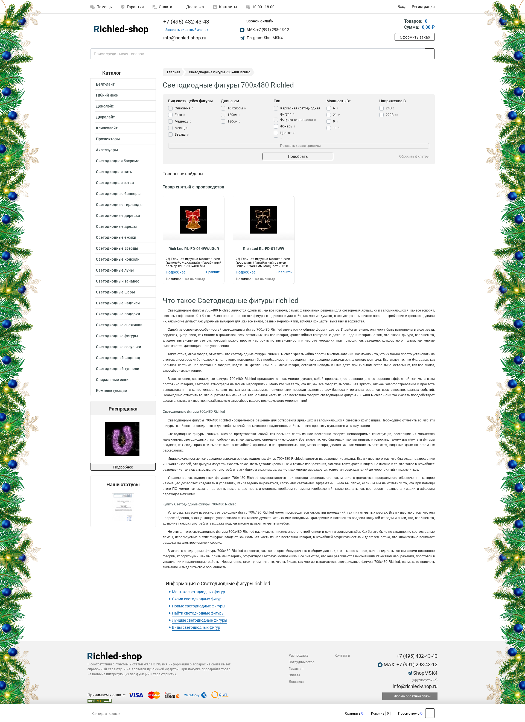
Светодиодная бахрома (117, 161)
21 (336, 115)
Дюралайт (105, 117)
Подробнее (123, 467)
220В (392, 115)
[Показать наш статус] (123, 507)
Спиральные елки (112, 379)
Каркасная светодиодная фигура (300, 111)
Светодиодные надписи (118, 303)
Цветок (287, 133)
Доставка (194, 7)
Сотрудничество (301, 662)
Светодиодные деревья (118, 215)
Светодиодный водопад (118, 358)
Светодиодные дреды (116, 226)
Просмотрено (408, 713)
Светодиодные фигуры (117, 336)
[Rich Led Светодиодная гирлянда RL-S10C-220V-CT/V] (122, 439)
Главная (173, 72)
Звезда (182, 134)
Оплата (165, 7)
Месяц (181, 128)
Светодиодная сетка (115, 182)
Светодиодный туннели (117, 368)
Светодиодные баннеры (118, 193)
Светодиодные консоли (117, 259)
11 (336, 128)
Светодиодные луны (115, 270)
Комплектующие (111, 390)
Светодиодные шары (115, 292)
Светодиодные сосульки (118, 347)
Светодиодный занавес (117, 281)
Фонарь (287, 126)
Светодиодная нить (114, 172)
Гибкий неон (107, 95)
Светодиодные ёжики (116, 237)
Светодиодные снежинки (119, 325)
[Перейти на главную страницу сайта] (121, 29)
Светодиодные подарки (118, 314)
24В (390, 108)
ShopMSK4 (425, 673)
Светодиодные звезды (117, 248)
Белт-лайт (105, 84)
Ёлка (180, 115)
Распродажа (298, 655)
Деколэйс (105, 106)
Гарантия (135, 7)
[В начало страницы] (430, 713)
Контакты (228, 7)
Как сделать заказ (106, 714)
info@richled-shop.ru (415, 686)
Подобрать (298, 156)
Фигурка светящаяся (298, 120)
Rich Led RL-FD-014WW (263, 248)
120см (234, 115)
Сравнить (352, 713)
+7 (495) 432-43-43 (185, 21)
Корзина (377, 713)
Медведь (183, 121)
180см (234, 121)
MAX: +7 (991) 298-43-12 (267, 29)
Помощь (104, 7)
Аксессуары (107, 150)
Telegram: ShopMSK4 (264, 38)
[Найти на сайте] (430, 53)
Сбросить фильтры (414, 156)
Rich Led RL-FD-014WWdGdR (193, 248)
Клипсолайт (107, 128)
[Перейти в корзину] (398, 24)
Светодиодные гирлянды (119, 204)
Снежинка (184, 108)
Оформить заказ (415, 37)
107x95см (237, 108)
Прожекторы (108, 139)
